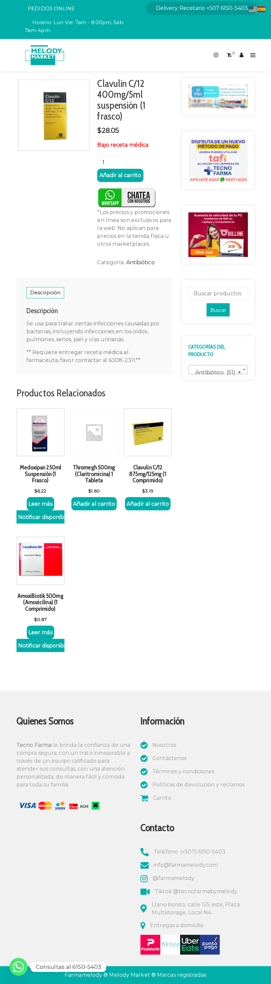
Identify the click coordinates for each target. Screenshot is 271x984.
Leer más (40, 504)
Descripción (45, 292)
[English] (253, 9)
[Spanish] (261, 9)
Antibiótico (140, 262)
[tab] (45, 292)
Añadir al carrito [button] (94, 504)
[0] (229, 55)
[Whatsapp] (18, 967)
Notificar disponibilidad (41, 517)
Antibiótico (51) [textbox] (216, 372)
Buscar (218, 310)
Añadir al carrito (120, 175)
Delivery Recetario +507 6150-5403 (202, 8)
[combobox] (218, 369)
